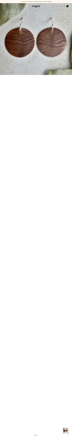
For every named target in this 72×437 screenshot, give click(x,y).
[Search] (64, 6)
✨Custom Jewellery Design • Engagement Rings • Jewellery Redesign (36, 1)
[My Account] (61, 6)
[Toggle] (62, 430)
